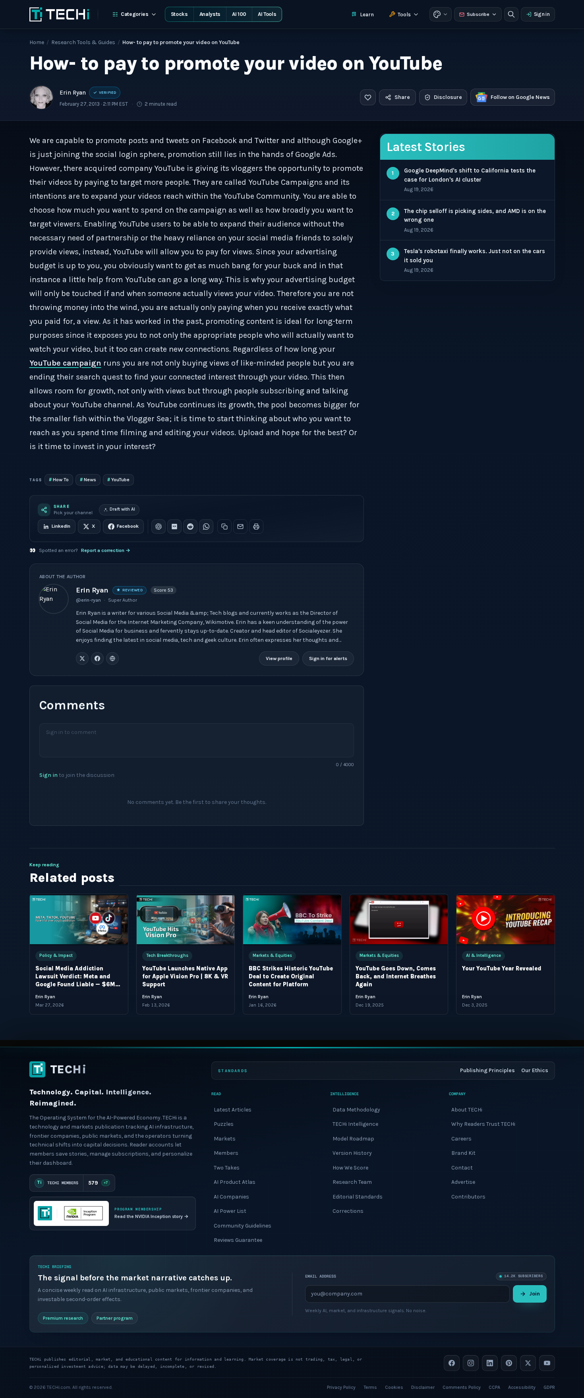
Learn (367, 14)
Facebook (128, 526)
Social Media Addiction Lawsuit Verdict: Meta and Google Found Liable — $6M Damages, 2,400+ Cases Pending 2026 (75, 984)
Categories (135, 14)
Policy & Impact (56, 955)
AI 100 (239, 14)
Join (534, 1293)
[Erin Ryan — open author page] (41, 97)
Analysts (209, 14)
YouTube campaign (65, 363)
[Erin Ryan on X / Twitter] (82, 658)
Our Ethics (534, 1070)
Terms (370, 1387)
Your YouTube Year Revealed (501, 968)
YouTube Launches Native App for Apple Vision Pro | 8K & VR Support (185, 976)
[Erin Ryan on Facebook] (97, 658)
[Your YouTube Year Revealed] (505, 919)
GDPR (549, 1387)
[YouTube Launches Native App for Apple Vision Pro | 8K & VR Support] (185, 919)
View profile (279, 658)
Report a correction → (105, 550)
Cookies (394, 1387)
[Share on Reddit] (190, 526)
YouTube (118, 479)
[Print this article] (256, 526)
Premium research (63, 1318)
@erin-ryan (88, 600)
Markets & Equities (272, 955)
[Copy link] (224, 526)
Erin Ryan (73, 92)
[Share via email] (240, 526)
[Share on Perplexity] (174, 526)
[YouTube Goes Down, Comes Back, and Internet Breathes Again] (399, 919)
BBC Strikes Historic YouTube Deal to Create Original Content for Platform (291, 976)
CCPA (494, 1387)
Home (36, 42)
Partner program (115, 1318)
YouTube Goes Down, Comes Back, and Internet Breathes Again (395, 976)
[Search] (511, 14)
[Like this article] (368, 97)
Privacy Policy (341, 1387)
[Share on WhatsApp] (206, 526)
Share (402, 97)
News (88, 479)
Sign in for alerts (328, 658)
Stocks (179, 14)
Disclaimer (423, 1387)
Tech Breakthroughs (167, 955)
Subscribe (478, 14)
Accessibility (522, 1387)
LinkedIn (61, 526)
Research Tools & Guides (83, 42)
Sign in (542, 14)
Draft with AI (122, 509)
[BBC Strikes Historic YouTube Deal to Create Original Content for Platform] (292, 919)
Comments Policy (462, 1387)
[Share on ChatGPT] (158, 526)
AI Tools (267, 14)
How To (59, 479)
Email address (320, 1276)
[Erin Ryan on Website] (112, 658)
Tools (404, 14)
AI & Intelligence (483, 955)
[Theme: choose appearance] (440, 14)
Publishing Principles (487, 1070)
